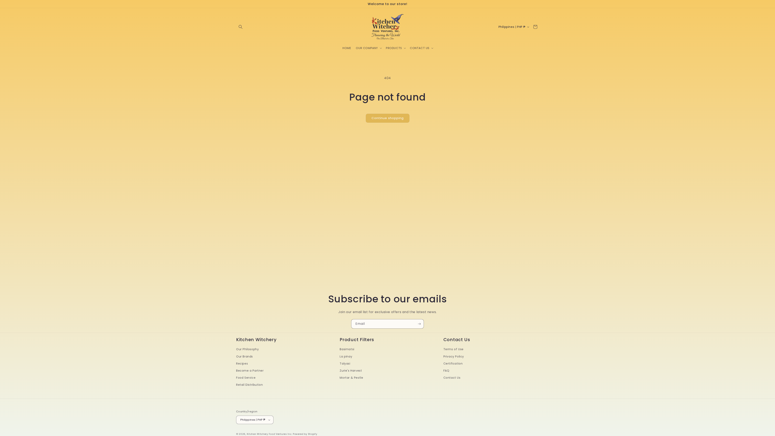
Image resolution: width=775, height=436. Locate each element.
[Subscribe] (419, 324)
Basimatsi (347, 349)
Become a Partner (250, 371)
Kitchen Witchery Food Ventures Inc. (269, 434)
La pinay (346, 356)
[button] (240, 26)
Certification (453, 363)
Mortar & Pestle (351, 378)
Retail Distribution (249, 385)
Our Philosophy (247, 349)
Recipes (242, 363)
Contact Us (452, 378)
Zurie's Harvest (351, 371)
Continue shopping (388, 118)
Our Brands (244, 356)
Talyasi (345, 363)
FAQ (446, 371)
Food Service (246, 378)
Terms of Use (453, 349)
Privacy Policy (453, 356)
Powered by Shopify (305, 434)
